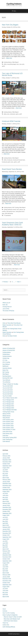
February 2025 (6, 455)
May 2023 (5, 497)
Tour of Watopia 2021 (8, 404)
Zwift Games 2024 (7, 433)
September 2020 (7, 561)
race (8, 272)
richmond (12, 114)
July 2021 (5, 541)
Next (19, 281)
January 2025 (6, 458)
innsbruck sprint (6, 162)
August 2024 (6, 467)
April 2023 (5, 499)
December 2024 (7, 459)
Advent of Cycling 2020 (9, 348)
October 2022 (6, 511)
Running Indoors (7, 376)
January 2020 (6, 576)
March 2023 (6, 501)
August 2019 (6, 586)
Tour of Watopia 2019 (8, 400)
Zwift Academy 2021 (8, 423)
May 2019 (5, 592)
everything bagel (11, 64)
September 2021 (7, 537)
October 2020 (6, 559)
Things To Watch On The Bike (10, 384)
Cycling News (6, 354)
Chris (4, 323)
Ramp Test (5, 370)
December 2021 (7, 531)
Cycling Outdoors (7, 356)
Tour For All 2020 (7, 396)
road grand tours (10, 211)
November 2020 (7, 557)
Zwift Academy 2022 (8, 425)
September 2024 (7, 465)
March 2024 (6, 477)
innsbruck (9, 160)
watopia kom (5, 274)
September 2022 (7, 513)
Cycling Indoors (14, 4)
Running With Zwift (8, 378)
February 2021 (6, 551)
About (4, 609)
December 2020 (7, 555)
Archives (5, 611)
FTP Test (5, 360)
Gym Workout (6, 364)
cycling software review (10, 209)
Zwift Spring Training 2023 (9, 437)
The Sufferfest (6, 382)
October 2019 (6, 582)
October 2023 (6, 487)
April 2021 (5, 547)
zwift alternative (9, 213)
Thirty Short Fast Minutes (14, 323)
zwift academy (13, 274)
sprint (3, 66)
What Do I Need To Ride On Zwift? (13, 617)
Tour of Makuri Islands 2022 (10, 398)
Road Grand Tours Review (12, 169)
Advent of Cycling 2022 (9, 350)
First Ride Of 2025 (12, 336)
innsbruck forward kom (19, 160)
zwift (20, 114)
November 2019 (7, 580)
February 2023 (6, 503)
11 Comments (7, 215)
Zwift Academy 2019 (8, 419)
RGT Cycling (15, 207)
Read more (9, 58)
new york (21, 64)
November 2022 (7, 509)
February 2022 (6, 527)
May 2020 (5, 569)
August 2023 (6, 491)
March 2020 (6, 572)
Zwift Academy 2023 (8, 427)
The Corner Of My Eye (8, 310)
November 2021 (7, 533)
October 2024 (6, 463)
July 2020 (5, 565)
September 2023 (7, 489)
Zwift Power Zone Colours (10, 621)
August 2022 (6, 515)
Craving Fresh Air (7, 306)
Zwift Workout (6, 441)
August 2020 (6, 563)
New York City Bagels (10, 25)
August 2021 (6, 539)
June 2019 (5, 590)
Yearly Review (6, 417)
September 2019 (7, 584)
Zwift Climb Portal (7, 431)
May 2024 (5, 473)
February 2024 (6, 479)
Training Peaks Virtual (8, 411)
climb (5, 64)
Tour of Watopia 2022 (8, 405)
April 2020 (5, 570)
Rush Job (5, 304)
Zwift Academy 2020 (8, 421)
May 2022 (5, 521)
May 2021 (5, 545)
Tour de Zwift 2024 (8, 394)
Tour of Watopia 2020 (8, 401)
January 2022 (6, 529)
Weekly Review (6, 415)
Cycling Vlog (6, 358)
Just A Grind (6, 308)
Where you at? (6, 302)
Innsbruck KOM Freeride (11, 121)
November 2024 (7, 461)
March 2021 (6, 549)
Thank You (5, 623)
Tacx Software (6, 380)
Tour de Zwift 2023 (8, 392)
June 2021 (5, 543)
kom (18, 64)
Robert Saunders (7, 325)
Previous (5, 281)
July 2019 (5, 588)
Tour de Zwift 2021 (8, 388)
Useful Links (6, 624)
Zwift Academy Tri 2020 (9, 429)
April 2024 (5, 475)
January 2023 (6, 505)
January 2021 (6, 553)
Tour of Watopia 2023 (8, 407)
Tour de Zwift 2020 (8, 386)
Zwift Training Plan (7, 439)
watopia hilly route (19, 272)
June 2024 (5, 471)
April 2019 (5, 594)
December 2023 (7, 483)
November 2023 (7, 485)
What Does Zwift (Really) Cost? (12, 619)
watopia (12, 272)
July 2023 (5, 493)
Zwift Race (13, 270)
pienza (21, 209)
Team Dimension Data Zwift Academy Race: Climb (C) (12, 224)
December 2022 (7, 507)
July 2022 (5, 517)
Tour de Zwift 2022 (8, 390)
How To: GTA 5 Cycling (9, 613)
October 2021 (6, 535)
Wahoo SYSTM (6, 413)
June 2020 (5, 566)
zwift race (20, 274)
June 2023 (5, 495)
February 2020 (6, 574)
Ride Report (15, 62)
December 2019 (7, 578)
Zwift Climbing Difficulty (9, 626)
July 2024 (5, 469)
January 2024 (6, 481)
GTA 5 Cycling (6, 362)
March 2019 (6, 596)
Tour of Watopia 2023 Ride (10, 409)
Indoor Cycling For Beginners (10, 615)
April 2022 (5, 523)
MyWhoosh (5, 366)
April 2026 (5, 454)
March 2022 (6, 525)
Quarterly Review (7, 368)
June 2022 (5, 519)
